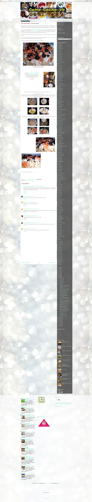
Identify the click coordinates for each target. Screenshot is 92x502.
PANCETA (59, 198)
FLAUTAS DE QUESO (63, 291)
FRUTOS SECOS (60, 132)
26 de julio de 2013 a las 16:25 (34, 222)
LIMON (59, 164)
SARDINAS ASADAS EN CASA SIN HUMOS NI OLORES (64, 310)
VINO (58, 262)
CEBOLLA (59, 95)
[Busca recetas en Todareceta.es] (41, 416)
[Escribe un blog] (38, 179)
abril (60, 320)
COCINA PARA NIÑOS (61, 109)
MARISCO (59, 170)
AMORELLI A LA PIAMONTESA (64, 285)
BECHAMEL (59, 72)
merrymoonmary (48, 483)
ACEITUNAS (60, 43)
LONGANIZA (60, 166)
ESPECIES (59, 126)
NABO (59, 187)
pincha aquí (52, 37)
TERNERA (59, 250)
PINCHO (59, 212)
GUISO (59, 141)
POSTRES (59, 216)
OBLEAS (59, 195)
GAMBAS (59, 135)
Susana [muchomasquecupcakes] (29, 186)
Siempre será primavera (25, 398)
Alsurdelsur (23, 473)
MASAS (59, 172)
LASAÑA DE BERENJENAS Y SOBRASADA (64, 296)
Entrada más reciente (25, 262)
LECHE (59, 158)
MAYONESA (60, 175)
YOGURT (59, 264)
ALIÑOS (59, 49)
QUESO (59, 224)
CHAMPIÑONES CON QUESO (64, 300)
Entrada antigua (52, 262)
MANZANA (59, 167)
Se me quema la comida (25, 423)
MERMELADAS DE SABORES (64, 290)
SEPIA (59, 238)
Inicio (39, 262)
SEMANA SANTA (60, 236)
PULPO (59, 221)
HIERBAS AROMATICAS (61, 146)
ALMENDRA (60, 54)
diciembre (61, 277)
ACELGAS (59, 45)
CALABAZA (59, 89)
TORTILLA (59, 256)
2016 (60, 272)
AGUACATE (59, 46)
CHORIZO (59, 106)
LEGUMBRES (60, 161)
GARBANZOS (60, 137)
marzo (61, 321)
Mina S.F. (24, 202)
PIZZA (59, 213)
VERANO (59, 259)
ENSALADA (59, 121)
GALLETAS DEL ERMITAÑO (64, 292)
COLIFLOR (59, 111)
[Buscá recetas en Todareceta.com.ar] (59, 406)
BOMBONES (60, 80)
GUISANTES (60, 140)
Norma (24, 196)
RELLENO (59, 227)
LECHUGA (59, 160)
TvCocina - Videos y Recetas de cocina (61, 402)
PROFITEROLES (60, 218)
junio (60, 317)
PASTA (25, 180)
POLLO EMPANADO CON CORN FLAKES (66, 379)
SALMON (32, 180)
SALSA (59, 233)
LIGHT (59, 163)
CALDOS (59, 92)
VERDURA (59, 261)
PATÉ (58, 204)
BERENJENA (60, 74)
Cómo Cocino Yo (61, 24)
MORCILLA (59, 184)
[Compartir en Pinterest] (40, 179)
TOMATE (59, 253)
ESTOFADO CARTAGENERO (66, 355)
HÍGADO (59, 147)
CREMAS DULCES (61, 115)
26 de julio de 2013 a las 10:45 (32, 215)
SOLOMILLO (60, 244)
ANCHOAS (59, 57)
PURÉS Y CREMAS (61, 222)
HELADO (59, 144)
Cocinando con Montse (25, 465)
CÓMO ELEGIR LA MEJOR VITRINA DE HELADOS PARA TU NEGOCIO (30, 449)
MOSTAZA (59, 186)
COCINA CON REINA (24, 447)
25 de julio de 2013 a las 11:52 (30, 196)
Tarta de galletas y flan (28, 466)
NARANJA (59, 189)
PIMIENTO (59, 210)
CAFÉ (59, 86)
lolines (24, 228)
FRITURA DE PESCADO (63, 294)
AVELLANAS (60, 66)
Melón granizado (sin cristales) (30, 432)
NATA (59, 190)
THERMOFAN (23, 431)
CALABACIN (60, 88)
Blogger (59, 483)
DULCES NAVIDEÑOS (61, 118)
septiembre (61, 281)
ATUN (59, 65)
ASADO (59, 63)
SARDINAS (59, 235)
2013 (60, 276)
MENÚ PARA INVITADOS (61, 178)
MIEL (58, 181)
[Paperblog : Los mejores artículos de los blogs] (57, 400)
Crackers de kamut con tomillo (29, 408)
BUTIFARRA (60, 83)
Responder (25, 193)
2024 (60, 267)
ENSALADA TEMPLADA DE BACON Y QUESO (64, 306)
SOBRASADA (60, 242)
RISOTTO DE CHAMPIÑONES (64, 308)
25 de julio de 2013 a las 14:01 (31, 202)
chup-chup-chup (24, 407)
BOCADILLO (60, 77)
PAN (58, 196)
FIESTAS (59, 129)
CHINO (59, 103)
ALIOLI (59, 51)
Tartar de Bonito (64, 369)
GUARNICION (60, 138)
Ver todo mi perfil (60, 25)
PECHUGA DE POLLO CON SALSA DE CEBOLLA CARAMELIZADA (66, 375)
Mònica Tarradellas (26, 222)
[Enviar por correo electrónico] (37, 179)
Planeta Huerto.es (34, 30)
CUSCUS (59, 117)
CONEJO (59, 112)
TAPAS (59, 247)
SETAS (59, 239)
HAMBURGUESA (60, 143)
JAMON (59, 152)
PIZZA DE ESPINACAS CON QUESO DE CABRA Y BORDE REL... (64, 298)
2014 (60, 275)
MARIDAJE (59, 169)
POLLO (59, 215)
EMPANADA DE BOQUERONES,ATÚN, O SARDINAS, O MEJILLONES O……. (66, 365)
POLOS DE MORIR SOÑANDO (30, 424)
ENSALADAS (60, 123)
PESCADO (29, 180)
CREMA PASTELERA (61, 114)
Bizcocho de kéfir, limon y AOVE (30, 474)
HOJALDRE (59, 149)
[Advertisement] (38, 254)
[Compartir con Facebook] (39, 179)
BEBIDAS (59, 71)
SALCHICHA (60, 230)
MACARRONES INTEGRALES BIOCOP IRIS (38, 29)
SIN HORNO (60, 241)
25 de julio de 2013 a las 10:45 (39, 186)
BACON (59, 69)
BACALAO (59, 68)
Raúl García (25, 215)
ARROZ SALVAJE (60, 62)
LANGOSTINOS (60, 155)
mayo (61, 318)
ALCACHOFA (60, 48)
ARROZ (59, 60)
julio (60, 284)
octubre (61, 280)
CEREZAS (59, 100)
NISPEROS (59, 193)
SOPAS (59, 245)
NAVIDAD (59, 192)
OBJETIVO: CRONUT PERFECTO (63, 314)
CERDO (59, 97)
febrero (61, 322)
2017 (60, 271)
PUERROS (59, 219)
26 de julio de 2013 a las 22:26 (30, 228)
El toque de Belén (24, 456)
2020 (60, 268)
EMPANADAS (60, 120)
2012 (60, 325)
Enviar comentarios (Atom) (40, 266)
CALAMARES (60, 91)
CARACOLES (60, 94)
